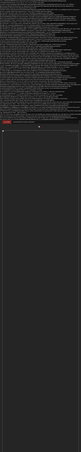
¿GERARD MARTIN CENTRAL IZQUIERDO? (24, 122)
